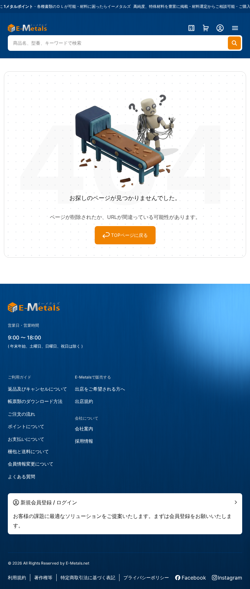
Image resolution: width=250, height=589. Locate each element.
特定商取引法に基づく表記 (88, 577)
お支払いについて (26, 439)
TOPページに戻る (129, 235)
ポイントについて (26, 426)
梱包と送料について (28, 451)
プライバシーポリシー (146, 577)
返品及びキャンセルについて (37, 389)
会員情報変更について (30, 464)
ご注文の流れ (21, 414)
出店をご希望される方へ (100, 389)
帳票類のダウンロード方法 (35, 401)
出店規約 (84, 401)
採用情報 (84, 441)
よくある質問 (21, 476)
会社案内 (84, 428)
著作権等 (43, 577)
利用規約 (17, 577)
